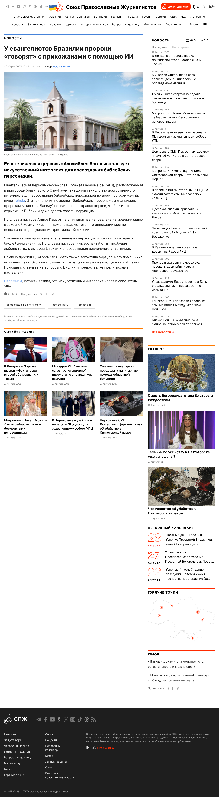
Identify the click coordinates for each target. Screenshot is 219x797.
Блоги (194, 24)
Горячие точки (176, 24)
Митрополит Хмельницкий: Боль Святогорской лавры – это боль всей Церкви (180, 175)
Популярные (180, 47)
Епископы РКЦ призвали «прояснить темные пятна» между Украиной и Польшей (179, 305)
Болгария (100, 16)
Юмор (153, 654)
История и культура (94, 24)
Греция (133, 16)
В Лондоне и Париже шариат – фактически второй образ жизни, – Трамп (178, 60)
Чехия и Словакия (193, 16)
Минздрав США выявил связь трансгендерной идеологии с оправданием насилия (174, 79)
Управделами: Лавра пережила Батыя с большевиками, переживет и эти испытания (180, 286)
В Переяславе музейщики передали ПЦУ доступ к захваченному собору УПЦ (72, 424)
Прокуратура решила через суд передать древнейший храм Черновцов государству (176, 266)
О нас (49, 767)
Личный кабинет (56, 761)
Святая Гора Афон (77, 16)
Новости (17, 24)
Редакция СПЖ (62, 66)
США (173, 16)
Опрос (49, 734)
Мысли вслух (152, 24)
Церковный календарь (171, 528)
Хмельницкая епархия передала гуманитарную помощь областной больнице (178, 98)
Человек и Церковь (63, 24)
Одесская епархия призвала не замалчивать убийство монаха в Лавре (176, 213)
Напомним (13, 281)
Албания (55, 16)
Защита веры (37, 24)
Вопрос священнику (125, 24)
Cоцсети (51, 740)
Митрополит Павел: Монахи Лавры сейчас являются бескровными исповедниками (178, 117)
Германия (117, 16)
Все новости (161, 332)
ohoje (20, 201)
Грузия (146, 16)
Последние (159, 47)
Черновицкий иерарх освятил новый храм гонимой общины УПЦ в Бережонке (180, 232)
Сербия (161, 16)
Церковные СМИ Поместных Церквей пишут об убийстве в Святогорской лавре (180, 156)
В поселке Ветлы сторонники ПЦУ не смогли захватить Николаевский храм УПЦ (180, 194)
